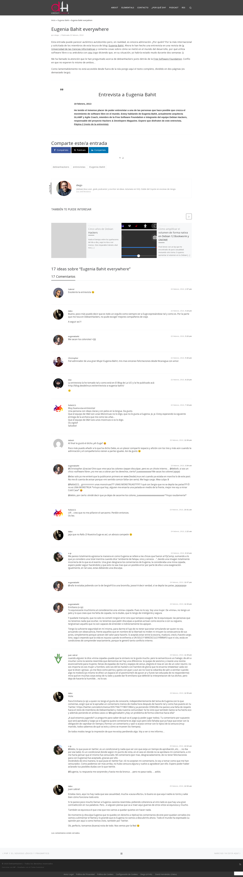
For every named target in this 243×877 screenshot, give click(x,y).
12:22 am (188, 746)
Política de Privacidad (85, 874)
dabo (70, 311)
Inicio (53, 20)
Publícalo (81, 150)
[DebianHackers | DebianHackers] (60, 7)
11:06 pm (188, 440)
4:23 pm (188, 311)
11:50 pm (188, 693)
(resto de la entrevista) (91, 124)
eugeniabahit (73, 336)
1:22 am (188, 531)
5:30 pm (188, 358)
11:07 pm (188, 582)
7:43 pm (188, 405)
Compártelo (62, 150)
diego (56, 35)
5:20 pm (188, 336)
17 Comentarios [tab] (63, 276)
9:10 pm (188, 553)
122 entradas (83, 192)
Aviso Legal (69, 874)
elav (70, 379)
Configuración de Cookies (127, 874)
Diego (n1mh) (146, 874)
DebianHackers (16, 863)
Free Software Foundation (167, 58)
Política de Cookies (105, 874)
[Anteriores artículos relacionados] (183, 216)
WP (14, 867)
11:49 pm (188, 655)
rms (90, 52)
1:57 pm (188, 289)
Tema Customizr (37, 867)
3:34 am (188, 466)
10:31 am (188, 510)
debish (71, 440)
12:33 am (188, 786)
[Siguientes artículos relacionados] (189, 216)
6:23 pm (188, 380)
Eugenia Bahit (63, 20)
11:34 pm (188, 604)
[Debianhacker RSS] (240, 864)
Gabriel (71, 289)
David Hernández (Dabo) (166, 874)
